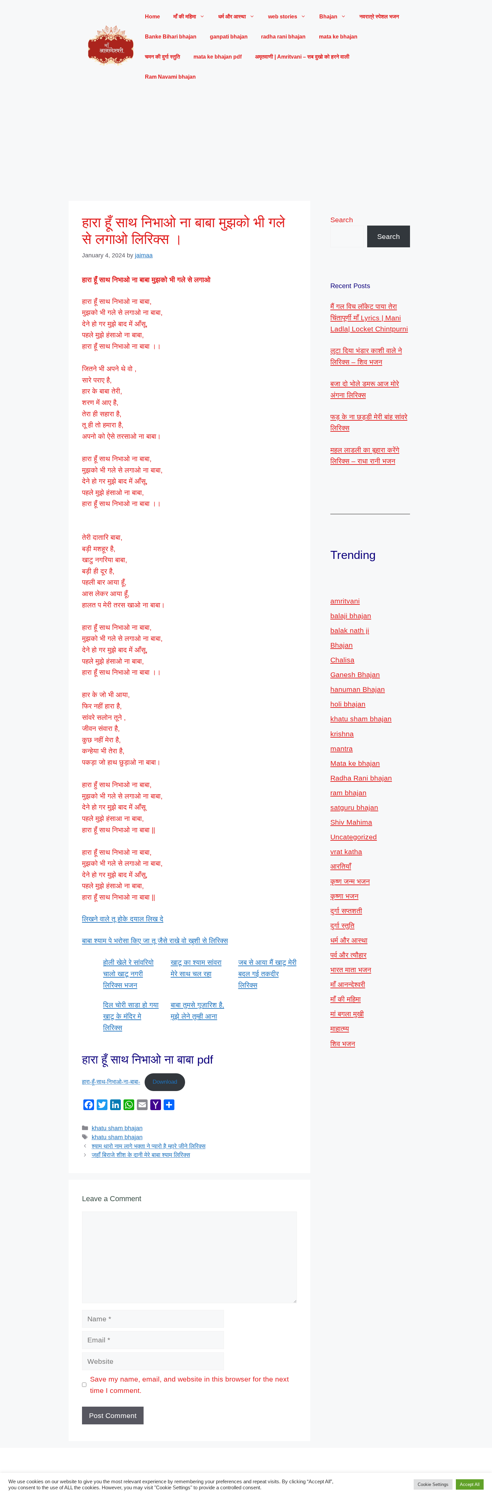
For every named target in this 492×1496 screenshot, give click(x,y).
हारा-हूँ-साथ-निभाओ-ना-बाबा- (111, 1082)
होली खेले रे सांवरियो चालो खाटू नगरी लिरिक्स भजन (128, 974)
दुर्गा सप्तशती (346, 911)
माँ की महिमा (345, 999)
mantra (341, 748)
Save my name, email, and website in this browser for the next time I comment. (189, 1384)
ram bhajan (348, 793)
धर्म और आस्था (348, 940)
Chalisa (342, 660)
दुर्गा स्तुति (342, 925)
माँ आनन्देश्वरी (347, 984)
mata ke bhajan (338, 36)
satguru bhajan (354, 807)
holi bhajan (347, 704)
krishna (342, 734)
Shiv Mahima (351, 822)
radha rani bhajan (283, 36)
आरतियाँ (340, 866)
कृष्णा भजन (344, 896)
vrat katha (346, 851)
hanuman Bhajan (357, 689)
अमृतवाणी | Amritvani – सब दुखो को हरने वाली (302, 57)
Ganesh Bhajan (355, 674)
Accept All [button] (470, 1484)
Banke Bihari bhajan (170, 36)
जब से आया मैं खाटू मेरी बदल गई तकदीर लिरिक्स (267, 974)
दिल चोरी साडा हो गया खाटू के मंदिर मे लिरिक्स (131, 1016)
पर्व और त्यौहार (348, 955)
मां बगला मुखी (347, 1014)
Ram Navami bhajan (170, 77)
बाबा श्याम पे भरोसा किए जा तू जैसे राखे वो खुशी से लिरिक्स (155, 940)
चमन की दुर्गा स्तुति (162, 57)
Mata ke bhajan (355, 763)
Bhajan (341, 645)
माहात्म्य (339, 1028)
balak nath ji (349, 630)
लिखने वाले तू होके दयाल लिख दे (122, 919)
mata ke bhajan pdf (217, 57)
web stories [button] (282, 16)
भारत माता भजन (350, 970)
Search (341, 220)
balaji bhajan (350, 615)
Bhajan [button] (328, 16)
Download (165, 1082)
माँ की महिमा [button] (184, 16)
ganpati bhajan (229, 36)
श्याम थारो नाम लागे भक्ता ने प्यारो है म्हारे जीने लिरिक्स (149, 1146)
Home (152, 16)
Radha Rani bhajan (361, 778)
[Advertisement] (246, 144)
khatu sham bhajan (117, 1128)
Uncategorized (353, 837)
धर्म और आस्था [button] (232, 16)
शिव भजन (342, 1044)
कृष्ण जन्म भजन (350, 881)
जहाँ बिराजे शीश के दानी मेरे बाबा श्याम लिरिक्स (141, 1155)
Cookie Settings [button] (433, 1484)
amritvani (345, 601)
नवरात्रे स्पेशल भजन (379, 16)
